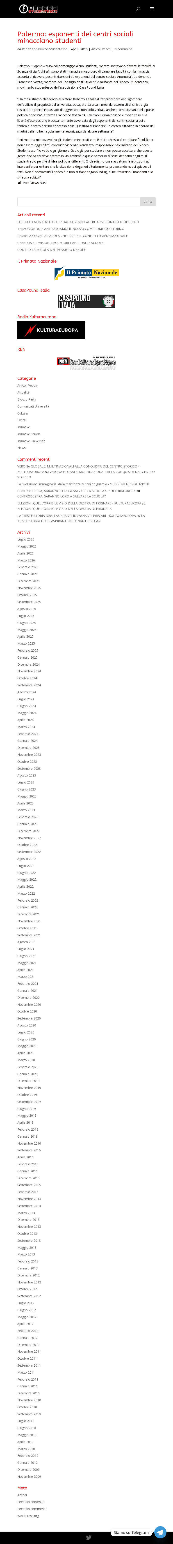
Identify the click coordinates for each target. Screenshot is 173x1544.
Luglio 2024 (25, 699)
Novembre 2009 (29, 1476)
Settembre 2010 (29, 1414)
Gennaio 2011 (27, 1386)
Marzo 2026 (26, 560)
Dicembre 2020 (28, 997)
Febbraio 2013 (27, 1261)
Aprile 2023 (25, 803)
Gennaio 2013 (27, 1268)
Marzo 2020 (26, 1060)
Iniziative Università (31, 441)
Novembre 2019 (29, 1088)
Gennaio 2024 (27, 740)
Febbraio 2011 (27, 1379)
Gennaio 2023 (27, 824)
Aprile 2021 (25, 970)
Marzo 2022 (26, 893)
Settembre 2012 (29, 1296)
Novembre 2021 (29, 921)
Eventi (21, 420)
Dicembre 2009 (28, 1469)
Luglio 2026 (25, 539)
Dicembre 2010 (28, 1393)
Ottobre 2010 (27, 1407)
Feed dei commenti (31, 1509)
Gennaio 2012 (27, 1338)
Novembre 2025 (29, 588)
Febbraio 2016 (27, 1164)
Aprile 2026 (25, 553)
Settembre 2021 (29, 935)
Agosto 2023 (26, 775)
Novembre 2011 (29, 1351)
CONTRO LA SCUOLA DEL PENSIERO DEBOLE (51, 249)
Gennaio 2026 (27, 574)
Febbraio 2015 (27, 1192)
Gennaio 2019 (27, 1136)
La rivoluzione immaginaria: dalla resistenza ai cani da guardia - (63, 484)
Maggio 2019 (26, 1115)
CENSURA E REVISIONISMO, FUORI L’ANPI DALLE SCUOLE (60, 243)
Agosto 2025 (26, 609)
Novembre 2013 (29, 1226)
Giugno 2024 (26, 706)
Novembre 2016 (29, 1143)
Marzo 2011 (26, 1372)
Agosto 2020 (26, 1025)
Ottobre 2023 (27, 761)
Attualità (23, 392)
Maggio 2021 (26, 963)
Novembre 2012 (29, 1282)
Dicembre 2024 (28, 664)
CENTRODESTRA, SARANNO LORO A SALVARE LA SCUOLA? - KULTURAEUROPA (76, 491)
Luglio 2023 (25, 782)
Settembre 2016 (29, 1150)
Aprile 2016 (25, 1157)
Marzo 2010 (26, 1449)
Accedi (22, 1495)
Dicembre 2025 (28, 581)
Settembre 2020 (29, 1018)
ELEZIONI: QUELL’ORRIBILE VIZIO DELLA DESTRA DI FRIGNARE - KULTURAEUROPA (79, 503)
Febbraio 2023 (27, 817)
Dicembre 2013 (28, 1219)
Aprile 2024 (25, 720)
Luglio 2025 (25, 616)
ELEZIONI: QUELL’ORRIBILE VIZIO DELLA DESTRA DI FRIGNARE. (64, 508)
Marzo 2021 (26, 976)
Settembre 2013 (29, 1240)
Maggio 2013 (26, 1247)
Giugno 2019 (26, 1108)
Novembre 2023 (29, 754)
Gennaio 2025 (27, 657)
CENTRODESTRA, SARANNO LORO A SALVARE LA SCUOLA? (61, 496)
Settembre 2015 (29, 1185)
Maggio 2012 (26, 1317)
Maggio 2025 (26, 630)
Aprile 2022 (25, 886)
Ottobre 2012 (27, 1289)
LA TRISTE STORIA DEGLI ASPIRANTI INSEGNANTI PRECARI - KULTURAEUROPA (76, 515)
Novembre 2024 (29, 671)
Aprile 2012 (25, 1324)
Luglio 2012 (25, 1303)
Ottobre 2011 (27, 1358)
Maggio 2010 (26, 1435)
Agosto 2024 (26, 692)
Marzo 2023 (26, 810)
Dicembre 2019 (28, 1081)
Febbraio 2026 (27, 567)
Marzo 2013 (26, 1254)
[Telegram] (160, 1532)
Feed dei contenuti (30, 1502)
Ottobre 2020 (27, 1011)
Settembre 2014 (29, 1206)
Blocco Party (26, 399)
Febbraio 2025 (27, 650)
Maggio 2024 (26, 713)
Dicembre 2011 (28, 1344)
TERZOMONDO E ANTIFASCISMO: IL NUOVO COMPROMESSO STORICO (70, 229)
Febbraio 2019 (27, 1129)
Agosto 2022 (26, 859)
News (21, 448)
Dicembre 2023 (28, 747)
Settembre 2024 (29, 685)
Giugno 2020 (26, 1039)
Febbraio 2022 (27, 900)
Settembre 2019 (29, 1102)
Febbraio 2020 (27, 1067)
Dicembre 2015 (28, 1178)
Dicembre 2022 (28, 831)
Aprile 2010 (25, 1442)
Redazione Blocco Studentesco (44, 49)
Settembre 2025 (29, 602)
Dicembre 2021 (28, 914)
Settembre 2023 (29, 768)
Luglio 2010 (25, 1421)
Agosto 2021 (26, 942)
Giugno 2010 (26, 1428)
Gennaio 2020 (27, 1074)
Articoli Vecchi (101, 49)
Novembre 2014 (29, 1199)
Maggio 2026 (26, 546)
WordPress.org (28, 1516)
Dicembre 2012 (28, 1275)
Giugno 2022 (26, 873)
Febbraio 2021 (27, 983)
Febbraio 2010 (27, 1455)
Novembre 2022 (29, 838)
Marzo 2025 (26, 643)
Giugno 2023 (26, 789)
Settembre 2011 (29, 1365)
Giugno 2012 (26, 1310)
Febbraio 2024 (27, 734)
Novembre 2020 (29, 1004)
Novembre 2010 (29, 1400)
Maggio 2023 (26, 796)
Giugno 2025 (26, 623)
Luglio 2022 (25, 866)
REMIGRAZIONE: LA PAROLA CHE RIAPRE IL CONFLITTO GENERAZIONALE (72, 236)
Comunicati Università (33, 406)
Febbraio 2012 (27, 1331)
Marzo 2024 (26, 727)
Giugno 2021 (26, 956)
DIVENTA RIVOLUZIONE (132, 484)
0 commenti (123, 49)
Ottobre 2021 (27, 928)
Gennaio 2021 (27, 990)
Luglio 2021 (25, 949)
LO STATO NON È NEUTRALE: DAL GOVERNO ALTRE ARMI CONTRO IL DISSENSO (78, 222)
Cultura (22, 413)
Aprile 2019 (25, 1122)
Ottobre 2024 (27, 678)
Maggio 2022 (26, 879)
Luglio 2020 (25, 1032)
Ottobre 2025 (27, 595)
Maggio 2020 (26, 1046)
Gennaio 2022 (27, 907)
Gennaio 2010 (27, 1462)
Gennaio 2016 (27, 1171)
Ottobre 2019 (27, 1095)
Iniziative (23, 427)
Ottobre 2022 (27, 845)
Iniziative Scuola (29, 434)
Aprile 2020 (25, 1053)
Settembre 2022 (29, 852)
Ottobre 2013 (27, 1233)
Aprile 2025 (25, 636)
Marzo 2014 (26, 1213)
